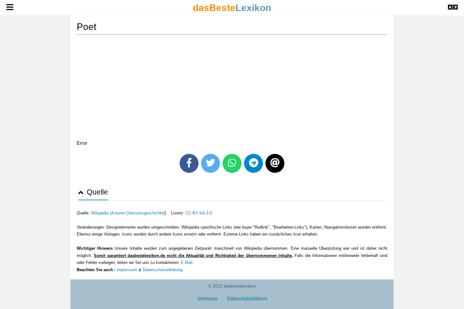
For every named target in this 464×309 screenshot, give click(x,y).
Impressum (127, 269)
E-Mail (187, 262)
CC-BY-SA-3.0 (199, 213)
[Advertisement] (232, 88)
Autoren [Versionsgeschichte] (138, 213)
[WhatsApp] (232, 163)
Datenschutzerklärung (162, 269)
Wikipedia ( (101, 213)
